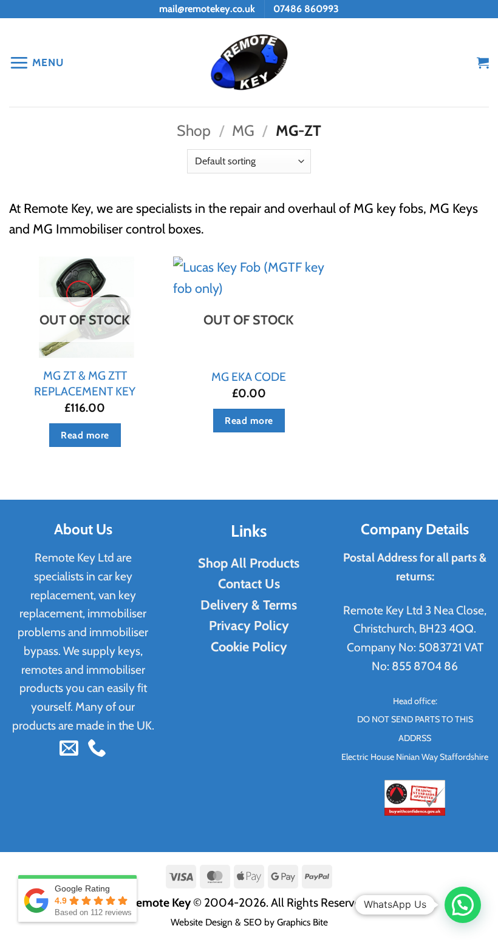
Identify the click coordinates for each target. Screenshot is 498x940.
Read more (85, 435)
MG (243, 130)
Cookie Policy (249, 646)
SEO (253, 922)
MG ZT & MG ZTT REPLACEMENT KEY (84, 383)
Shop (194, 130)
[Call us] (96, 749)
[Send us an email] (69, 749)
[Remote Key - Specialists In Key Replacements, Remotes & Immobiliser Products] (249, 63)
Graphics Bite (302, 922)
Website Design (202, 922)
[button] (36, 62)
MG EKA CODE (248, 376)
